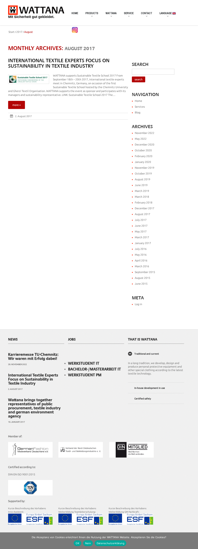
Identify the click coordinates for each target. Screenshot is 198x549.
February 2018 (143, 202)
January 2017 (143, 243)
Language (164, 15)
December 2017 (144, 208)
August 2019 (142, 179)
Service (127, 15)
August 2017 (142, 214)
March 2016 (142, 266)
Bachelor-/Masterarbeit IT (94, 369)
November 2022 (144, 132)
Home (75, 13)
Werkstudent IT (83, 363)
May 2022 (141, 138)
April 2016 (141, 260)
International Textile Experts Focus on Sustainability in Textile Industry (58, 63)
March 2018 (142, 196)
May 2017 (141, 231)
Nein (88, 543)
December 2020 (144, 144)
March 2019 (142, 190)
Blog (137, 112)
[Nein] (193, 541)
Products (90, 15)
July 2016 (141, 248)
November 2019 (144, 167)
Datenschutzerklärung (110, 543)
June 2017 (141, 225)
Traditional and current (146, 353)
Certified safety (142, 398)
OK (77, 543)
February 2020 (143, 156)
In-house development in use (149, 388)
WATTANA (109, 15)
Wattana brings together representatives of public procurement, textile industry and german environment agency (34, 407)
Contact (144, 15)
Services (140, 106)
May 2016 (141, 254)
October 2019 (143, 173)
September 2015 (145, 272)
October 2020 (143, 150)
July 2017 (141, 219)
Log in (138, 304)
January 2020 (143, 161)
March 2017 (142, 237)
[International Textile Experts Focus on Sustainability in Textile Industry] (28, 79)
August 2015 (142, 277)
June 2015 (141, 283)
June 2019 (141, 185)
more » (16, 104)
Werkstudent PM (85, 375)
